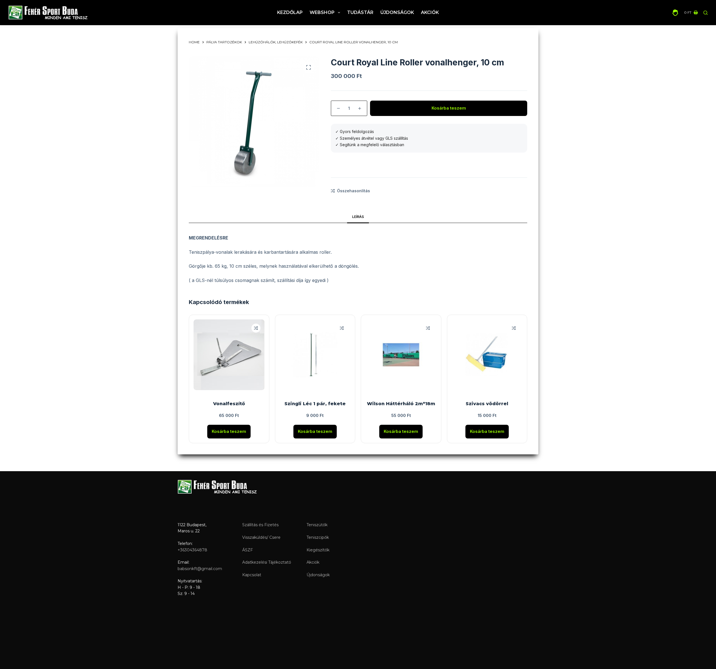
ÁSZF (247, 549)
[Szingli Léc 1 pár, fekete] (315, 354)
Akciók (430, 12)
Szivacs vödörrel (487, 403)
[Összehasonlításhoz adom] (255, 328)
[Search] (705, 13)
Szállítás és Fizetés (260, 524)
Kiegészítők (318, 549)
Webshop (322, 12)
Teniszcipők (318, 537)
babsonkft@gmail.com (200, 568)
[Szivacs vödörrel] (487, 354)
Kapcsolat (251, 574)
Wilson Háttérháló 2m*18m (401, 403)
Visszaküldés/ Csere (261, 537)
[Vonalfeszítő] (229, 354)
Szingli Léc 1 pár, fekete (315, 403)
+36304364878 (192, 549)
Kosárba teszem (449, 108)
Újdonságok (397, 12)
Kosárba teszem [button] (229, 431)
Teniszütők (317, 524)
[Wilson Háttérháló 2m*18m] (401, 354)
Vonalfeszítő (229, 403)
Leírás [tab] (358, 217)
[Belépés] (675, 13)
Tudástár (360, 12)
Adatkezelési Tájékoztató (266, 562)
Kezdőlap (290, 12)
